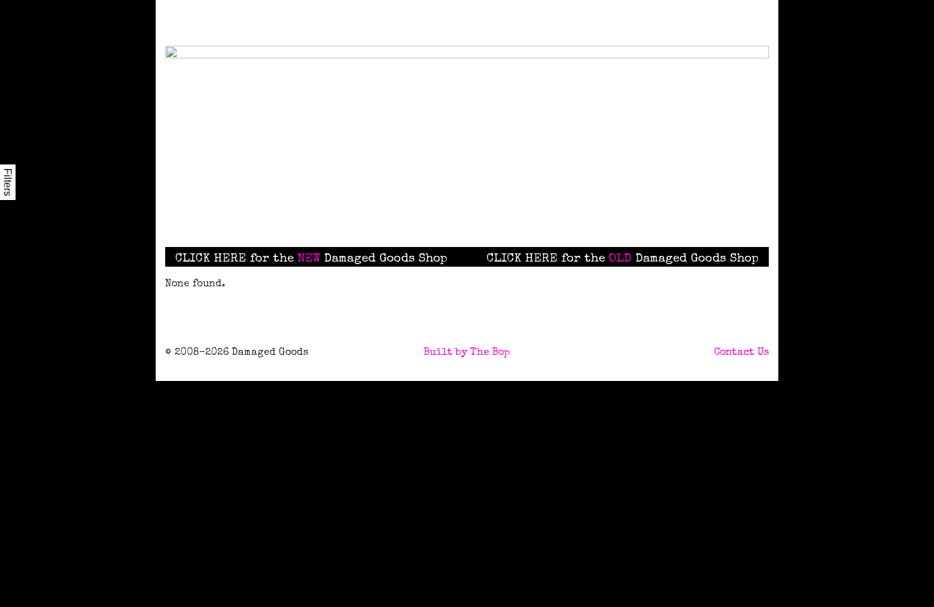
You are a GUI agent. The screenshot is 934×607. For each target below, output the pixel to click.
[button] (533, 213)
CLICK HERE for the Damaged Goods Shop (311, 259)
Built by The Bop (467, 353)
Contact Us (741, 353)
